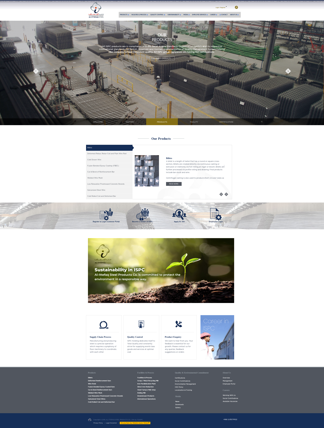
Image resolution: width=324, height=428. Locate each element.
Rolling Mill (141, 393)
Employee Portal (229, 384)
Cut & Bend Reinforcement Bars (100, 390)
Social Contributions (182, 381)
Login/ (218, 7)
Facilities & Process (144, 377)
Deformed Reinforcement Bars (99, 381)
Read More (173, 184)
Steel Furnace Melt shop (146, 390)
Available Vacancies (230, 401)
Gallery (177, 407)
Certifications (180, 378)
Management (227, 381)
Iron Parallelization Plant (146, 384)
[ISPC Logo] (96, 9)
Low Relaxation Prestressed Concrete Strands (105, 396)
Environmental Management (185, 384)
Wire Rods (92, 384)
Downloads (179, 404)
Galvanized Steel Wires (96, 399)
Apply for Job (179, 222)
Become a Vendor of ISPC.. (142, 222)
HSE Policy (179, 387)
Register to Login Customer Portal (106, 222)
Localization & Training (183, 390)
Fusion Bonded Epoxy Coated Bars (101, 387)
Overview (226, 378)
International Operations (146, 399)
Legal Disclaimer (111, 423)
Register (223, 7)
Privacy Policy (98, 423)
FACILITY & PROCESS (162, 49)
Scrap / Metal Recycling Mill (147, 381)
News (177, 401)
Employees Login (216, 222)
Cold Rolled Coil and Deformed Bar (101, 402)
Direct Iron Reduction (145, 387)
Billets (90, 377)
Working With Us (229, 395)
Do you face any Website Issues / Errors (134, 423)
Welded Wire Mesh (95, 393)
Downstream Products (145, 396)
